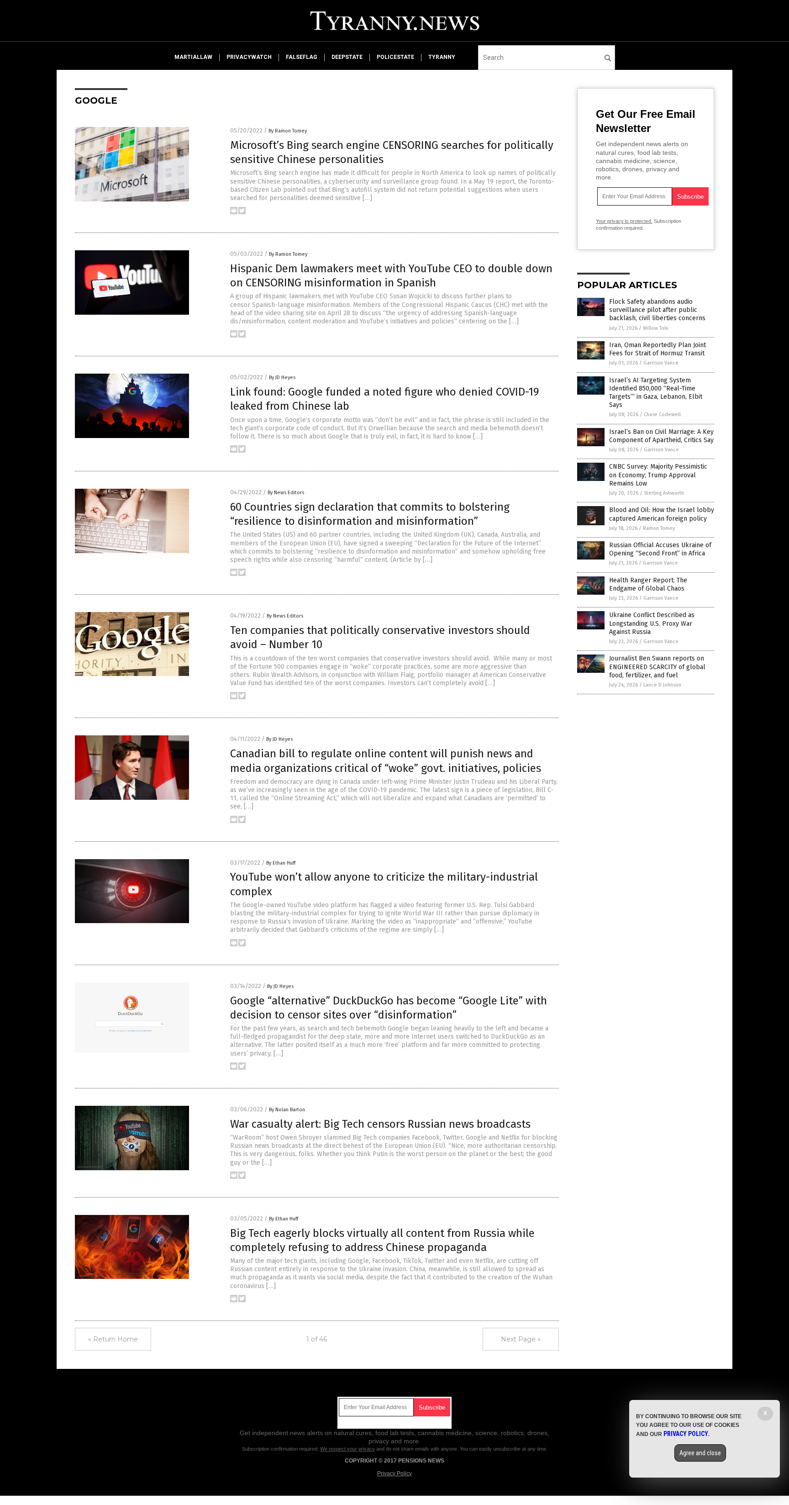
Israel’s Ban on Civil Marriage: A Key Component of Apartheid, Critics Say (661, 436)
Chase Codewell (662, 414)
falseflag (301, 57)
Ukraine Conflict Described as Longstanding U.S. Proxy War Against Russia (651, 623)
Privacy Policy (394, 1473)
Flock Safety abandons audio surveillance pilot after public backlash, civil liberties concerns (657, 310)
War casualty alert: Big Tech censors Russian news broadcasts (380, 1124)
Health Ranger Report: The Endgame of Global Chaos (648, 584)
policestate (395, 57)
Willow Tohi (655, 328)
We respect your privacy (347, 1449)
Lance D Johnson (662, 685)
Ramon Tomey (659, 528)
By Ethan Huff (280, 863)
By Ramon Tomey (287, 131)
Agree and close (700, 1453)
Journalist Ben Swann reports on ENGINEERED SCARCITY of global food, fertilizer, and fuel (657, 667)
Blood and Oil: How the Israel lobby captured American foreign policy (661, 514)
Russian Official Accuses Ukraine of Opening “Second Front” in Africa (660, 549)
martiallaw (193, 57)
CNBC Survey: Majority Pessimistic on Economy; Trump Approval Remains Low (658, 475)
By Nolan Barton (287, 1110)
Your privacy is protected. (624, 221)
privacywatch (249, 57)
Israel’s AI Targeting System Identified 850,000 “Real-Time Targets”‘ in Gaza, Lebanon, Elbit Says (655, 392)
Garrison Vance (661, 363)
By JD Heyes (282, 377)
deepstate (347, 57)
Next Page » (521, 1339)
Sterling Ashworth (664, 493)
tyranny (441, 57)
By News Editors (286, 493)
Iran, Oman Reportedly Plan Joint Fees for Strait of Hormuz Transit (657, 349)
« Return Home (113, 1339)
